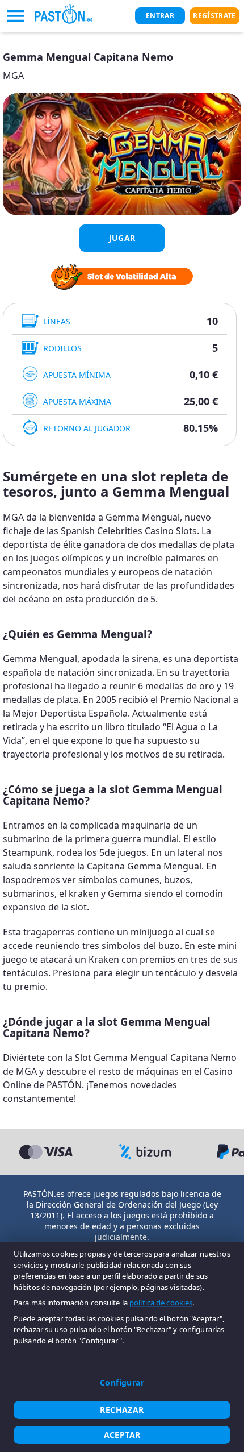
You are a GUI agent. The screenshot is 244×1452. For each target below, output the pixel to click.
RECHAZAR (122, 1409)
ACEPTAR (122, 1434)
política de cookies (160, 1302)
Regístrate (214, 15)
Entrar (160, 15)
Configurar (122, 1382)
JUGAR (122, 237)
